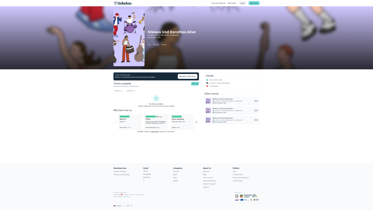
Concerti (176, 171)
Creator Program (209, 184)
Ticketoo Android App (121, 174)
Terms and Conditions (241, 178)
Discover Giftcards (218, 3)
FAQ (234, 171)
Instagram (147, 174)
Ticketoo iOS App (119, 171)
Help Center (232, 3)
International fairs (209, 181)
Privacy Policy (238, 174)
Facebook (146, 177)
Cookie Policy (238, 181)
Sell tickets (254, 3)
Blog (204, 174)
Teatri (175, 178)
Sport (175, 174)
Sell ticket (195, 84)
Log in (242, 3)
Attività (175, 181)
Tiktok (145, 171)
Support (206, 187)
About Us (206, 171)
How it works (208, 178)
